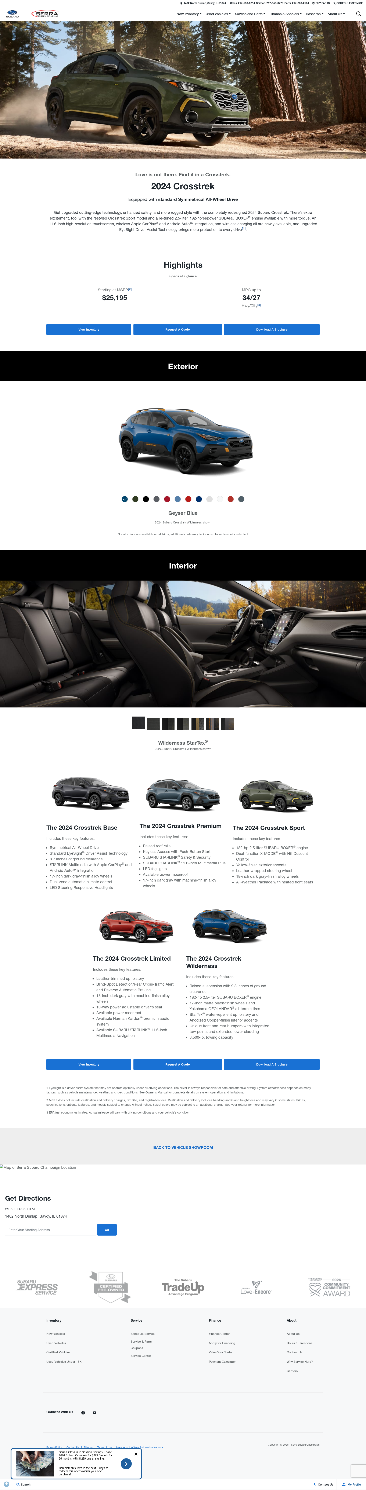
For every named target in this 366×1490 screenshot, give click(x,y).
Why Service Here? (300, 1361)
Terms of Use (104, 1447)
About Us (293, 1333)
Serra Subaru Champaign (305, 1444)
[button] (3, 3)
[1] (244, 228)
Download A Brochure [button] (271, 329)
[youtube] (94, 1412)
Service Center (141, 1355)
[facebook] (83, 1412)
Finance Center (219, 1333)
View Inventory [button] (89, 329)
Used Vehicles (56, 1343)
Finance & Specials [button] (284, 14)
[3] (259, 305)
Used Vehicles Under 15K (64, 1361)
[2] (130, 289)
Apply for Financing (222, 1343)
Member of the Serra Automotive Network (139, 1447)
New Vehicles (55, 1333)
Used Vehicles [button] (216, 14)
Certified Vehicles (58, 1352)
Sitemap (88, 1447)
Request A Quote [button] (177, 329)
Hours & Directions (299, 1343)
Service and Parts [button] (248, 14)
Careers (292, 1371)
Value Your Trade (220, 1352)
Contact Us (294, 1352)
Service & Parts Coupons (141, 1345)
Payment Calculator (222, 1361)
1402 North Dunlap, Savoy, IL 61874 (205, 3)
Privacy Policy (54, 1447)
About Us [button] (334, 14)
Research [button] (313, 14)
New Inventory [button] (187, 14)
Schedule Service (143, 1333)
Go (107, 1230)
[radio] (125, 499)
